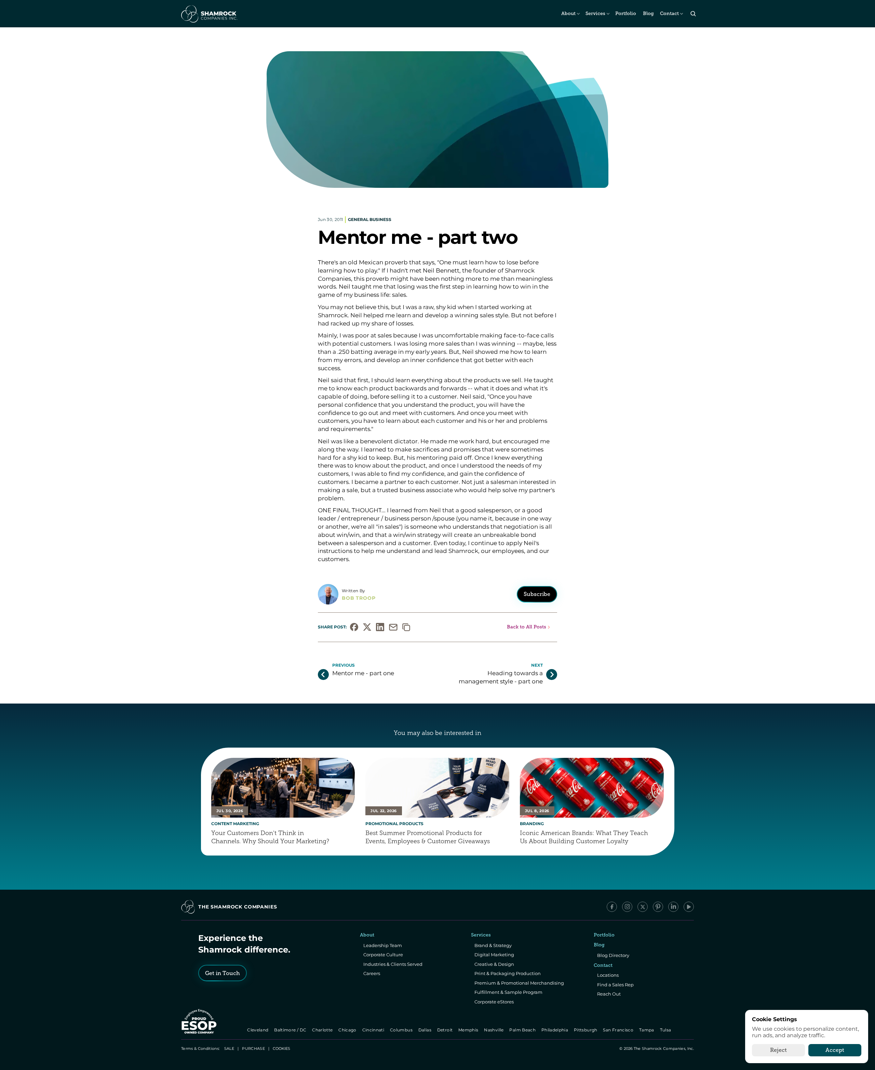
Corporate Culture (383, 954)
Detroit (445, 1029)
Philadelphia (555, 1029)
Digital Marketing (494, 954)
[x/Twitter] (642, 907)
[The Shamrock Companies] (209, 13)
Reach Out (609, 994)
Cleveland (258, 1029)
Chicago (348, 1029)
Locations (608, 975)
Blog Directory (613, 955)
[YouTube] (689, 907)
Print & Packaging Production (507, 973)
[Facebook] (612, 907)
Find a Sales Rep (615, 984)
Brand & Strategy (493, 945)
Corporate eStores (494, 1001)
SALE (229, 1048)
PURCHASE (253, 1048)
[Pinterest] (658, 907)
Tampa (647, 1029)
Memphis (469, 1029)
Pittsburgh (586, 1029)
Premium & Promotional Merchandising (519, 983)
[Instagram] (627, 907)
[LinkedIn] (673, 907)
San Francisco (619, 1029)
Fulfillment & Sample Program (508, 992)
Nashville (494, 1029)
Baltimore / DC (291, 1029)
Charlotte (323, 1029)
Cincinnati (374, 1029)
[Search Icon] (693, 14)
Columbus (402, 1029)
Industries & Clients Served (392, 964)
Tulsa (666, 1029)
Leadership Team (382, 945)
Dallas (425, 1029)
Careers (371, 973)
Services (595, 13)
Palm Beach (523, 1029)
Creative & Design (494, 964)
